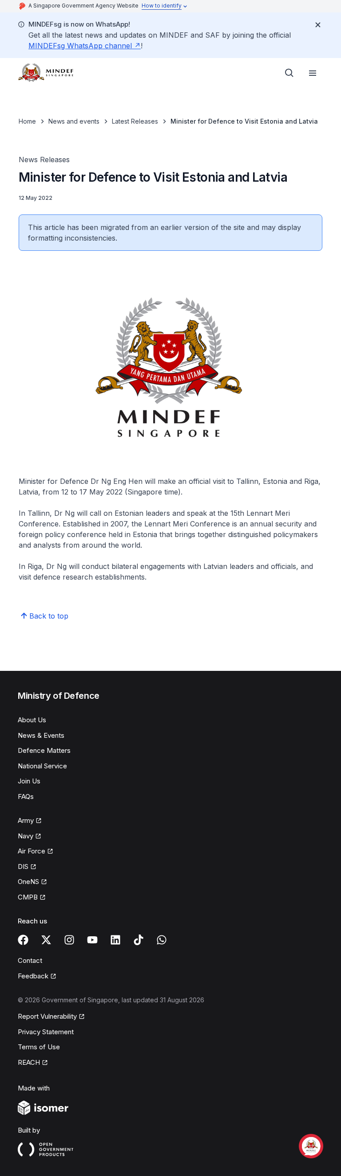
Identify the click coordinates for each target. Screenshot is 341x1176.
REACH (33, 1063)
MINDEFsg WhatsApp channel (84, 45)
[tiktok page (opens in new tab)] (138, 940)
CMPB (32, 898)
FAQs (26, 796)
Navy (29, 836)
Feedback (37, 976)
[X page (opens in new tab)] (46, 940)
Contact (30, 960)
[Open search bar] (289, 73)
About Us (32, 720)
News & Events (41, 735)
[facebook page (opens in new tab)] (23, 940)
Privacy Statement (46, 1032)
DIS (27, 867)
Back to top (48, 615)
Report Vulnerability (47, 1017)
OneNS (32, 882)
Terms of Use (39, 1047)
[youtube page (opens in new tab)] (92, 940)
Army (30, 821)
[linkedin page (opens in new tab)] (115, 940)
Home (27, 121)
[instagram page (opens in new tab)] (69, 940)
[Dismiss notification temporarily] (318, 24)
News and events (73, 121)
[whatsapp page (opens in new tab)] (161, 940)
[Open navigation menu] (312, 73)
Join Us (29, 781)
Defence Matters (44, 750)
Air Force (35, 852)
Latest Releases (135, 121)
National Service (42, 766)
